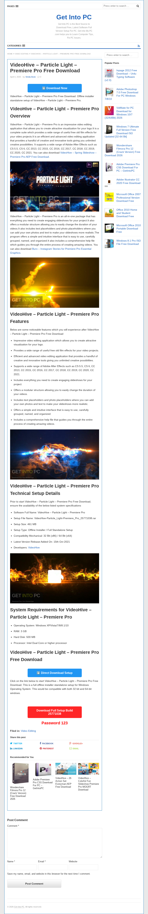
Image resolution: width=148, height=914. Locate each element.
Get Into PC (19, 907)
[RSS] (139, 45)
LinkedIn (18, 748)
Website (73, 861)
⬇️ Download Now (54, 88)
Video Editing (22, 54)
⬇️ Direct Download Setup (55, 672)
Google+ (78, 743)
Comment (13, 825)
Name (11, 861)
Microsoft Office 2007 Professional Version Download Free (128, 197)
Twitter (17, 743)
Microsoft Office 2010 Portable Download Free (128, 228)
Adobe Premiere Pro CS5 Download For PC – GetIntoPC (128, 167)
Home (10, 54)
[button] (12, 6)
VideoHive (34, 547)
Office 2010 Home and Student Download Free (126, 213)
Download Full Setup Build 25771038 (54, 712)
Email (76, 748)
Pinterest (48, 748)
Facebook (47, 743)
